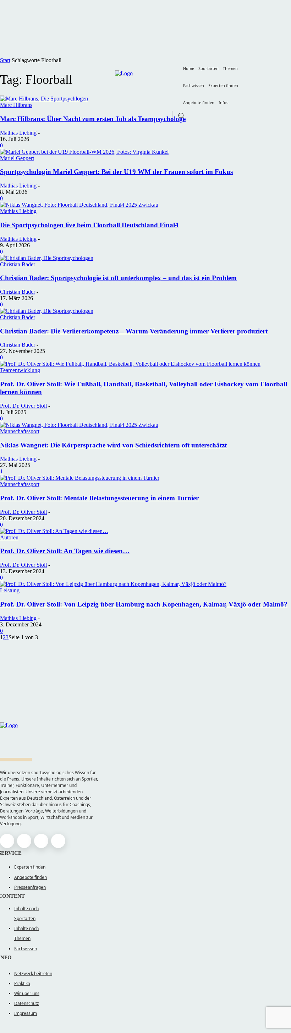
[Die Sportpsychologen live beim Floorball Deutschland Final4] (79, 205)
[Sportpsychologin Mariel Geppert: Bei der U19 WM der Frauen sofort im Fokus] (84, 152)
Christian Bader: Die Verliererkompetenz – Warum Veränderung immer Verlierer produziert (134, 331)
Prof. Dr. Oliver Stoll (23, 406)
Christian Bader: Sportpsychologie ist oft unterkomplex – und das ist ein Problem (118, 278)
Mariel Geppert (17, 158)
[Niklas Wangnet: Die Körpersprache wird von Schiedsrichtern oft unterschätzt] (79, 425)
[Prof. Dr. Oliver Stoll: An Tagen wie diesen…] (54, 531)
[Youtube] (58, 841)
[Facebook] (7, 841)
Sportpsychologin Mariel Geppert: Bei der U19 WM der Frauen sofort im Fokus (116, 171)
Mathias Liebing (18, 133)
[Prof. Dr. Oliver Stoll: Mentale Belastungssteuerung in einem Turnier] (79, 478)
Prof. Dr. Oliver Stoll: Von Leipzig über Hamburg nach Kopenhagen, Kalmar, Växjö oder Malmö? (143, 604)
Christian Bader (17, 264)
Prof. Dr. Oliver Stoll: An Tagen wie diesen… (65, 551)
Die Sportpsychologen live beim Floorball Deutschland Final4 (89, 225)
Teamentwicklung (20, 370)
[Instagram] (24, 841)
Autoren (9, 537)
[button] (181, 115)
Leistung (10, 590)
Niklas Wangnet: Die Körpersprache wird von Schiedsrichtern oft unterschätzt (113, 445)
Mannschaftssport (19, 431)
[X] (41, 841)
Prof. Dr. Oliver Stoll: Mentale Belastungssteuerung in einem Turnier (99, 498)
